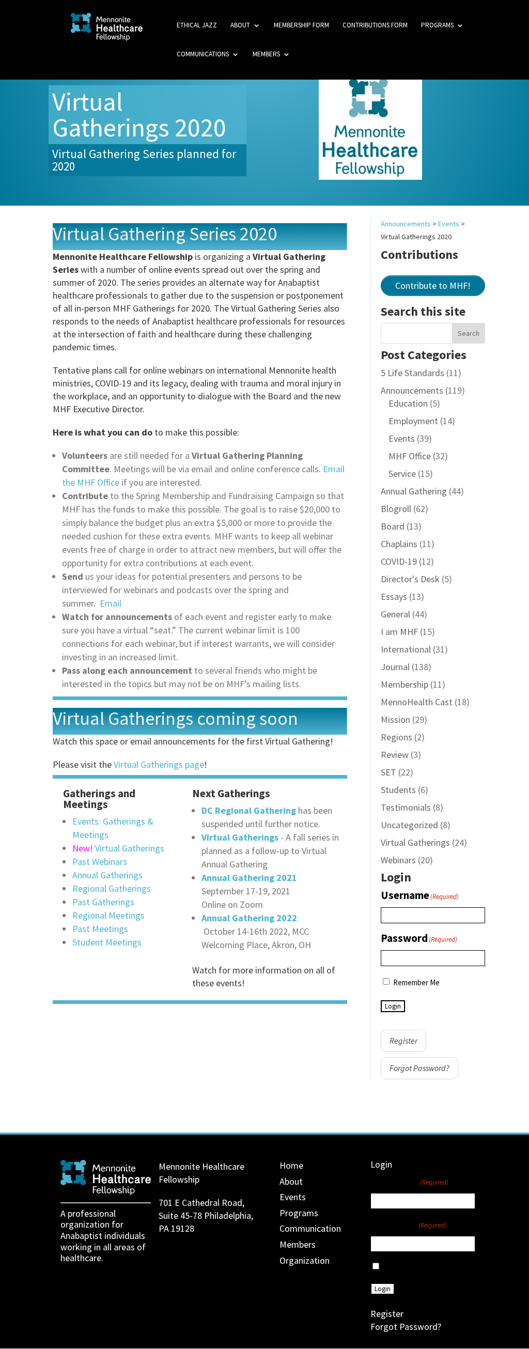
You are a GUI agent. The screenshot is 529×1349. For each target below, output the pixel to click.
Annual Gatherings (107, 875)
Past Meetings (100, 929)
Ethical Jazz (197, 25)
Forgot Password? (419, 1068)
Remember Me (416, 982)
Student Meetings (107, 942)
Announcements (412, 390)
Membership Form (301, 25)
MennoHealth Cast (417, 702)
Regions (396, 737)
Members (266, 54)
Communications (203, 54)
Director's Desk (410, 579)
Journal (395, 667)
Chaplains (399, 544)
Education (408, 403)
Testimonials (406, 807)
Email (110, 603)
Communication (310, 1228)
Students (398, 790)
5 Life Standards (412, 373)
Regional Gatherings (111, 888)
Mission (395, 719)
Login (393, 1006)
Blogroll (396, 509)
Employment (413, 421)
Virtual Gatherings (129, 848)
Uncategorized (409, 825)
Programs (437, 25)
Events (401, 438)
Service (402, 473)
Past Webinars (99, 861)
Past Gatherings (103, 902)
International (406, 649)
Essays (394, 596)
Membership (404, 684)
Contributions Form (375, 25)
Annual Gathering (414, 491)
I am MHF (399, 632)
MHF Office (409, 456)
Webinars (398, 860)
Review (395, 755)
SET (388, 772)
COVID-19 (399, 561)
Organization (304, 1260)
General (395, 614)
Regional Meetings (108, 915)
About (240, 25)
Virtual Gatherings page (159, 764)
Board (392, 526)
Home (291, 1165)
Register (403, 1040)
